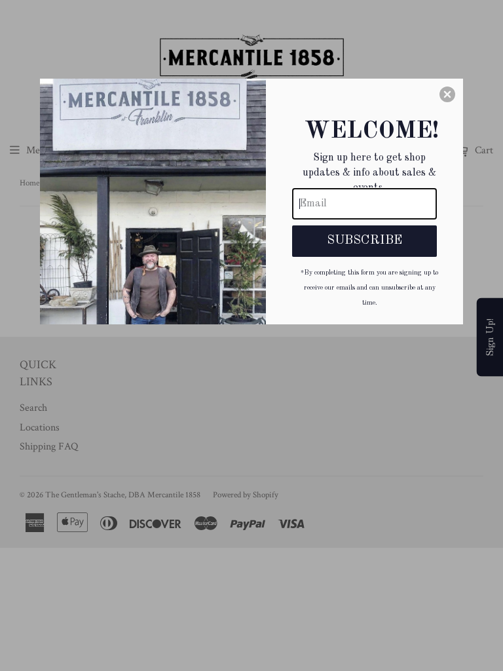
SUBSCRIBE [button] (364, 240)
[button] (447, 94)
